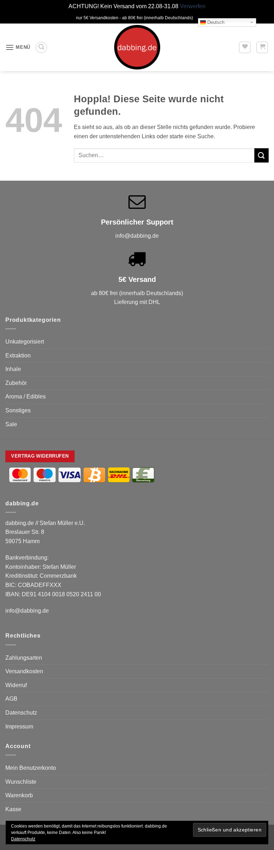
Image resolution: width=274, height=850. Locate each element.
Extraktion (18, 355)
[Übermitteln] (261, 155)
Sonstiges (18, 410)
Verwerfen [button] (193, 6)
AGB (11, 699)
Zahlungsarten (23, 658)
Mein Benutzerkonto (30, 768)
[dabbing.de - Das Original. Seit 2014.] (137, 47)
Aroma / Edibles (25, 396)
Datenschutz (21, 713)
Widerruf (16, 685)
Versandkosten (24, 671)
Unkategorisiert (24, 342)
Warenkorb (19, 795)
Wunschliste (20, 782)
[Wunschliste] (244, 47)
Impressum (19, 726)
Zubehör (16, 383)
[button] (17, 47)
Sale (11, 424)
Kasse (13, 809)
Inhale (13, 369)
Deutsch (215, 22)
